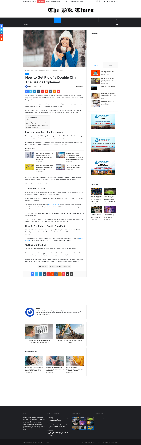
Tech (87, 20)
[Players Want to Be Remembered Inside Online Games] (110, 209)
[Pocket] (58, 91)
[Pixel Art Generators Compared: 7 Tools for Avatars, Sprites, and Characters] (96, 191)
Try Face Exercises (32, 123)
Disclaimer (107, 442)
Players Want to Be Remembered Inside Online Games (109, 216)
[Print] (71, 274)
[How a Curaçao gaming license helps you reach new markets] (75, 419)
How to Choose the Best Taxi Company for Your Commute (107, 80)
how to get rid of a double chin (60, 267)
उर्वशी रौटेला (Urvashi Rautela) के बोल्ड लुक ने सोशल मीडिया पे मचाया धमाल (108, 95)
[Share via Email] (67, 274)
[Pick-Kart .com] (70, 10)
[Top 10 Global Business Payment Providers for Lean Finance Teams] (90, 423)
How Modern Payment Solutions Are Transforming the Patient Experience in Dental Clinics (34, 369)
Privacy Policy (100, 442)
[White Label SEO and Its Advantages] (95, 103)
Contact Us (93, 442)
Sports (82, 20)
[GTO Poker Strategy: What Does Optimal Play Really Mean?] (96, 209)
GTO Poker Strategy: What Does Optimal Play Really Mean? (96, 216)
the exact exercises (53, 204)
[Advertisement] (55, 291)
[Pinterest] (42, 91)
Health (58, 20)
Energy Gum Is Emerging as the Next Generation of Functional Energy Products (44, 167)
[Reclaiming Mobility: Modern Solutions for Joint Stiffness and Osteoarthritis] (55, 361)
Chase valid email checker (108, 86)
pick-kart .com (114, 442)
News (76, 20)
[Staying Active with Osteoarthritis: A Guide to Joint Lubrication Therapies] (75, 361)
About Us (87, 442)
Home (28, 70)
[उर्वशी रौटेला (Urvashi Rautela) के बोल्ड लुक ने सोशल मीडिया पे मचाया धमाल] (95, 96)
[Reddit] (46, 91)
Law (63, 20)
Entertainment (41, 20)
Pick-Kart (48, 442)
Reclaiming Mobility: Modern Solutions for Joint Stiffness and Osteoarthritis (55, 369)
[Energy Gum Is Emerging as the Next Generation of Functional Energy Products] (29, 167)
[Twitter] (30, 91)
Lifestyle (69, 20)
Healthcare (43, 267)
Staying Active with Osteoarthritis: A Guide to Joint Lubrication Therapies (74, 369)
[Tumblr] (38, 91)
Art (25, 20)
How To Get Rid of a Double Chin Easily (37, 125)
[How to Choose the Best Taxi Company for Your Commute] (95, 81)
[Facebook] (27, 91)
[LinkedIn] (34, 91)
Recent (111, 65)
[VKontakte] (50, 91)
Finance (50, 20)
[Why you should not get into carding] (95, 73)
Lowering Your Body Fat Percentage (36, 122)
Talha (29, 86)
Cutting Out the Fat (32, 127)
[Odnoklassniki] (54, 91)
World (26, 25)
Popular (96, 65)
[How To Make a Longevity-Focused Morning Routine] (60, 167)
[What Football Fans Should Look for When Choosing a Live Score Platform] (110, 191)
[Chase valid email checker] (95, 88)
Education (31, 20)
